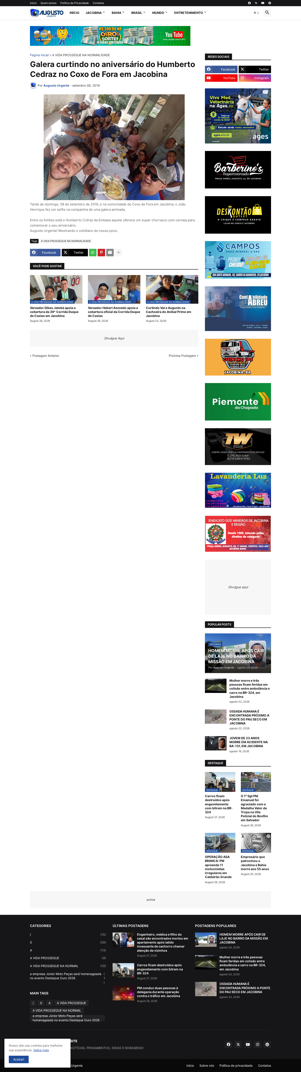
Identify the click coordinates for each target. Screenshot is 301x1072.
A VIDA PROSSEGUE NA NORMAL (68, 966)
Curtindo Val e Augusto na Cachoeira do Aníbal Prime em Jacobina (168, 312)
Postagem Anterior (45, 355)
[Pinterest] (101, 252)
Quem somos (48, 3)
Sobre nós (206, 1065)
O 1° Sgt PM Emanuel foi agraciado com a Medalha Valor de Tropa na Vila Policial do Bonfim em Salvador (254, 808)
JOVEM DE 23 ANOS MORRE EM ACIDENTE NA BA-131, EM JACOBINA (248, 742)
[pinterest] (269, 3)
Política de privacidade (236, 1065)
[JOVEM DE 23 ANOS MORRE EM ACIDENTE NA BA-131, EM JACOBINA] (216, 743)
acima (150, 899)
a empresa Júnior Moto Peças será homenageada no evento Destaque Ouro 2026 (67, 978)
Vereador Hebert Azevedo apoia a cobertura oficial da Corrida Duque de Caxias (114, 312)
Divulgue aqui (238, 587)
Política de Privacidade (74, 3)
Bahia (116, 13)
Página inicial (39, 55)
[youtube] (262, 3)
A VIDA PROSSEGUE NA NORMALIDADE (81, 55)
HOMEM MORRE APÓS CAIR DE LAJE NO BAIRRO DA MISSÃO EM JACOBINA (243, 938)
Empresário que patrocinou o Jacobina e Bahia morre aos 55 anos (255, 863)
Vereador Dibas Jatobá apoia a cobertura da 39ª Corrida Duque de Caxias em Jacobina (54, 312)
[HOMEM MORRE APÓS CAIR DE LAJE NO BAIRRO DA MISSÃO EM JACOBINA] (206, 939)
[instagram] (257, 1044)
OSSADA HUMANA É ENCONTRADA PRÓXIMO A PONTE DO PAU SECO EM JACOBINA (249, 717)
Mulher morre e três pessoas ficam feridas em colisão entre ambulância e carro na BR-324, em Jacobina (249, 688)
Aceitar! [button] (18, 1059)
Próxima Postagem (182, 355)
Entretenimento (188, 13)
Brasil (136, 13)
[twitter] (256, 3)
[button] (256, 13)
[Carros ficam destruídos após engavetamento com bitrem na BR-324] (123, 970)
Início (33, 3)
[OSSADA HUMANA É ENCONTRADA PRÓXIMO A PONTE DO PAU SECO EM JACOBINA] (216, 716)
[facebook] (249, 3)
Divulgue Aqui (114, 338)
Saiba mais (41, 1050)
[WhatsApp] (93, 252)
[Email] (110, 252)
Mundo (158, 13)
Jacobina (93, 13)
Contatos (98, 3)
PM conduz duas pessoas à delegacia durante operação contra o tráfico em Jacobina (158, 992)
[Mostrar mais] (118, 252)
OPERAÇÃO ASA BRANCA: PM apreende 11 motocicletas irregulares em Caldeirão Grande (218, 867)
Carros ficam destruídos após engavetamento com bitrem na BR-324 (219, 804)
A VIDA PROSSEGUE (68, 958)
